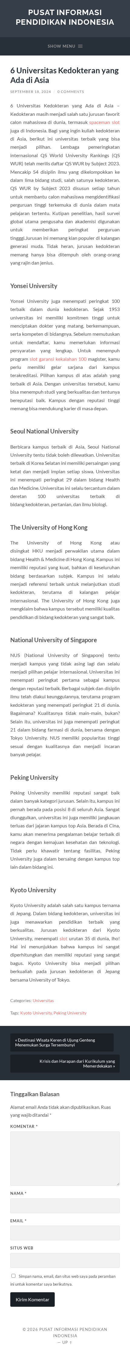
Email (18, 1220)
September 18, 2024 (30, 91)
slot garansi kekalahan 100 (58, 359)
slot (63, 938)
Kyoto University (36, 1013)
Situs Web (21, 1248)
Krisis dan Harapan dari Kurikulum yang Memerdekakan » (77, 1063)
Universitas (43, 1000)
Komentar (24, 1126)
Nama (18, 1193)
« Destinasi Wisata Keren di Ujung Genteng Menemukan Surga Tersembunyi (55, 1042)
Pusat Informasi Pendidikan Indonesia (65, 17)
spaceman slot (104, 122)
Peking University (70, 1013)
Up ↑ (67, 1342)
